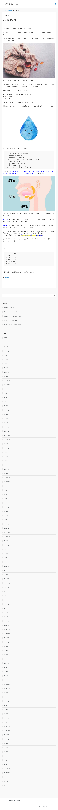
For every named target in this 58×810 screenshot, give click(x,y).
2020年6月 (6, 654)
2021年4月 (6, 612)
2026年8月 (6, 351)
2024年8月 (6, 448)
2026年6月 (6, 359)
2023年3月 (6, 515)
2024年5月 (6, 460)
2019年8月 (6, 697)
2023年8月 (6, 494)
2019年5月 (6, 709)
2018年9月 (6, 739)
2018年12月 (7, 726)
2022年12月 (7, 528)
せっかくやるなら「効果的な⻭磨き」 (13, 324)
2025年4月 (6, 414)
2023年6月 (6, 502)
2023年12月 (7, 477)
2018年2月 (6, 760)
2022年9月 (6, 540)
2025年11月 (7, 384)
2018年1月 (6, 764)
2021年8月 (6, 595)
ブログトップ (12, 800)
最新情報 (7, 277)
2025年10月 (7, 389)
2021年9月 (6, 591)
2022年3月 (6, 566)
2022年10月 (7, 536)
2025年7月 (6, 401)
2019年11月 (7, 684)
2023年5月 (6, 507)
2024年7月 (6, 452)
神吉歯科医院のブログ (11, 4)
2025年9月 (6, 393)
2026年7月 (6, 355)
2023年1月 (6, 524)
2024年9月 (6, 443)
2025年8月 (6, 397)
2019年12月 (7, 680)
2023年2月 (6, 519)
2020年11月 (7, 633)
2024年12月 (7, 431)
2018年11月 (7, 730)
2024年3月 (6, 465)
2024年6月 (6, 456)
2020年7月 (6, 650)
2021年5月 (6, 608)
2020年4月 (6, 663)
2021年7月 (6, 600)
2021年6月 (6, 604)
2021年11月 (7, 583)
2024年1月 (6, 473)
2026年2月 (6, 372)
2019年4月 (6, 713)
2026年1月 (6, 376)
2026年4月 (6, 363)
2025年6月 (6, 405)
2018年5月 (6, 751)
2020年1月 (6, 675)
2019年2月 (6, 722)
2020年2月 (6, 671)
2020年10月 (7, 637)
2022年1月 (6, 574)
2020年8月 (6, 646)
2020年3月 (6, 667)
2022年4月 (6, 562)
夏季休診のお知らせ (9, 307)
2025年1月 (6, 427)
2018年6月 (6, 747)
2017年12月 (7, 768)
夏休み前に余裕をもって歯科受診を (12, 316)
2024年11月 (7, 435)
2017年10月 (7, 777)
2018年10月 (7, 734)
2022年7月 (6, 549)
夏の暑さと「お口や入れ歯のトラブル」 (13, 312)
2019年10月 (7, 688)
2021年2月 (6, 621)
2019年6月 (6, 705)
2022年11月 (7, 532)
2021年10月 (7, 587)
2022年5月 (6, 557)
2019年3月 (6, 718)
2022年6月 (6, 553)
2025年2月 (6, 422)
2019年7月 (6, 701)
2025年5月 (6, 410)
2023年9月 (6, 490)
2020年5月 (6, 659)
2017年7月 (6, 781)
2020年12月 (7, 629)
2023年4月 (6, 511)
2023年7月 (6, 498)
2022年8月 (6, 545)
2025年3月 (6, 418)
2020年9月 (6, 642)
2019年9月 (6, 692)
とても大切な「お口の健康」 (11, 320)
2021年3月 (6, 616)
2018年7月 (6, 743)
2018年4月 (6, 756)
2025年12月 (7, 380)
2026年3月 (6, 367)
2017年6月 (6, 785)
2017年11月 (7, 772)
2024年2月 (6, 469)
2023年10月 (7, 486)
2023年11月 (7, 481)
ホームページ (4, 800)
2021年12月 (7, 578)
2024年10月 (7, 439)
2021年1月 (6, 625)
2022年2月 (6, 570)
